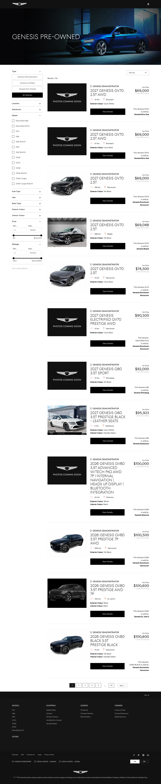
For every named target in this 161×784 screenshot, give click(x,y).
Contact (49, 713)
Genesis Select (51, 723)
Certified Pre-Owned (54, 720)
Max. (30, 226)
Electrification (85, 717)
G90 (13, 717)
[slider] (13, 235)
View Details (108, 111)
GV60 (14, 727)
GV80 (14, 723)
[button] (137, 72)
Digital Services (120, 717)
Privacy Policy (49, 755)
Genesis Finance (52, 717)
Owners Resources (121, 713)
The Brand (84, 710)
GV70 (14, 720)
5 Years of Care (120, 710)
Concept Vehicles (86, 713)
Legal (39, 755)
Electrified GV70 (18, 730)
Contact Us (31, 755)
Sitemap (15, 755)
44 (111, 685)
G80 (13, 713)
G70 (13, 710)
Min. (15, 226)
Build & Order (51, 710)
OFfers (15, 737)
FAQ (22, 755)
